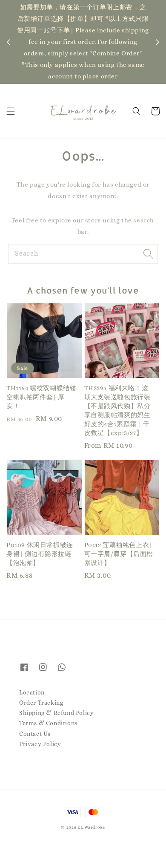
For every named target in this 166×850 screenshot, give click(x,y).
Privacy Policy (40, 744)
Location (32, 692)
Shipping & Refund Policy (56, 712)
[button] (10, 111)
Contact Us (35, 733)
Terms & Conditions (48, 723)
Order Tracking (41, 702)
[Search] (148, 253)
